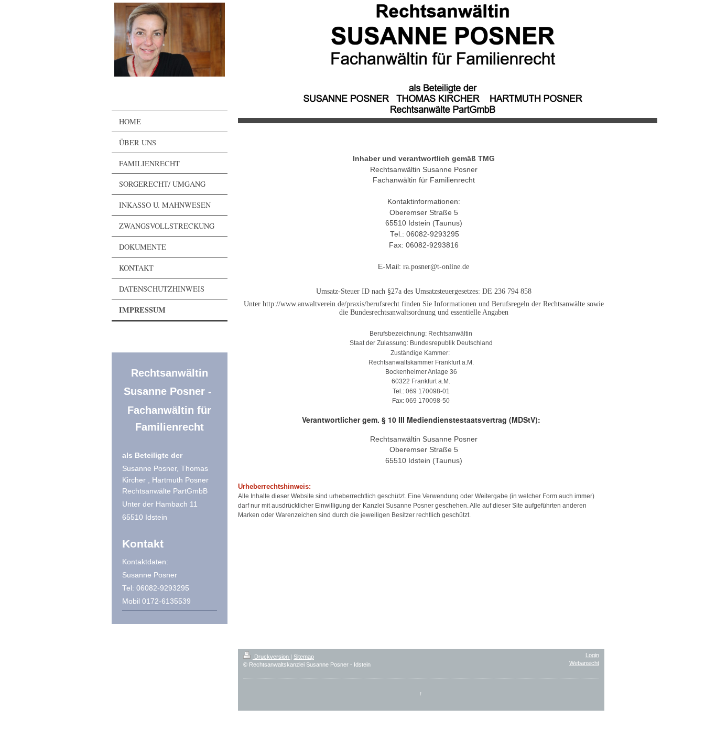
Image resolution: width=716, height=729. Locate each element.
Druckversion (271, 656)
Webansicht (584, 663)
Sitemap (304, 656)
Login (592, 655)
